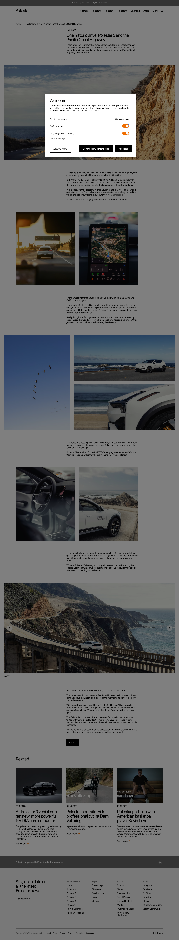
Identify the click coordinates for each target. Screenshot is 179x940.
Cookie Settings (57, 138)
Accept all (123, 149)
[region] (90, 125)
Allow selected (60, 149)
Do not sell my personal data (96, 149)
